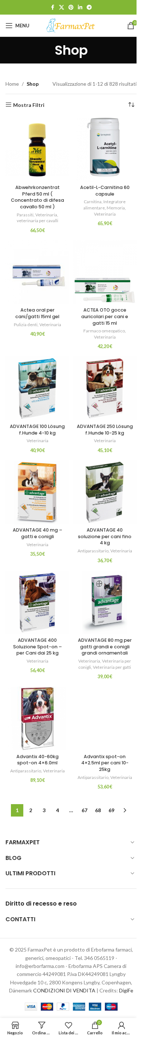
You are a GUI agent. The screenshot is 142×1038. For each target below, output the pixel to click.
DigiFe (126, 990)
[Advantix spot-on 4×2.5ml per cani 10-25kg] (105, 718)
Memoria (116, 208)
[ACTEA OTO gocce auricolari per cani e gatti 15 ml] (105, 272)
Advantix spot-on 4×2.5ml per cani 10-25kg (105, 762)
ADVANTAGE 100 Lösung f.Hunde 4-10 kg (37, 429)
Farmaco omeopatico (104, 330)
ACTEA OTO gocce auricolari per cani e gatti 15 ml (104, 316)
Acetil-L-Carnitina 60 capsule (105, 190)
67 (84, 810)
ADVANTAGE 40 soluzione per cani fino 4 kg (104, 536)
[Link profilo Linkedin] (80, 7)
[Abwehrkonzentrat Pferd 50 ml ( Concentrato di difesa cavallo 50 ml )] (37, 150)
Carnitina (93, 201)
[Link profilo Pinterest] (71, 7)
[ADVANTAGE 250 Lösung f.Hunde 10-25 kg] (105, 388)
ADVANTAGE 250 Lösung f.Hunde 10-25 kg (105, 429)
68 (98, 810)
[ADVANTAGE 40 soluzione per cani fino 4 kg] (105, 492)
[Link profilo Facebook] (52, 7)
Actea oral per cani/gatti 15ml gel (37, 313)
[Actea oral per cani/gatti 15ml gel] (37, 272)
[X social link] (61, 7)
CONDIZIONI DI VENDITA (64, 990)
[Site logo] (71, 25)
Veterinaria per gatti (112, 667)
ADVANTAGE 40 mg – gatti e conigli (37, 533)
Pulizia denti (26, 324)
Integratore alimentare (104, 205)
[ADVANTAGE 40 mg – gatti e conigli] (37, 492)
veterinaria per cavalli (37, 220)
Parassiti (25, 214)
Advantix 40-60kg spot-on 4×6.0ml (37, 759)
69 (111, 810)
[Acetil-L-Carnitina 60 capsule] (105, 150)
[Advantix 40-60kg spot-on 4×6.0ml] (37, 718)
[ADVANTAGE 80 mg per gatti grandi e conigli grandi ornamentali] (105, 602)
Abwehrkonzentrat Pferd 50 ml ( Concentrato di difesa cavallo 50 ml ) (37, 197)
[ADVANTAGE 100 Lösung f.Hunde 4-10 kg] (37, 388)
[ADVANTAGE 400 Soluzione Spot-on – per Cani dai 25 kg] (37, 602)
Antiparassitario (93, 550)
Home (12, 84)
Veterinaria (46, 214)
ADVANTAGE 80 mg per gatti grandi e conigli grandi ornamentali (105, 646)
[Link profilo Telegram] (89, 7)
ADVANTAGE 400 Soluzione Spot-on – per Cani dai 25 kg (37, 646)
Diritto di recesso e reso (41, 903)
